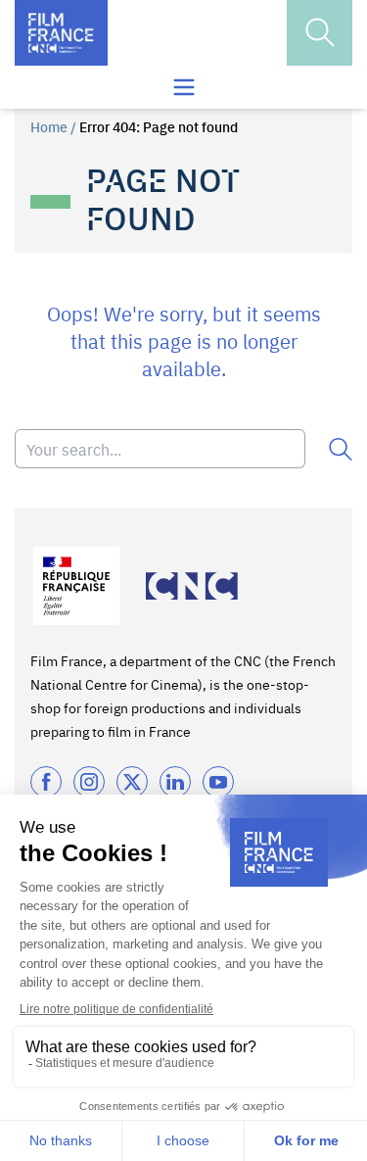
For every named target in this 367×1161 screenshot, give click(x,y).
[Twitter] (132, 782)
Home (49, 126)
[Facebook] (46, 782)
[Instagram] (89, 782)
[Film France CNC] (61, 33)
